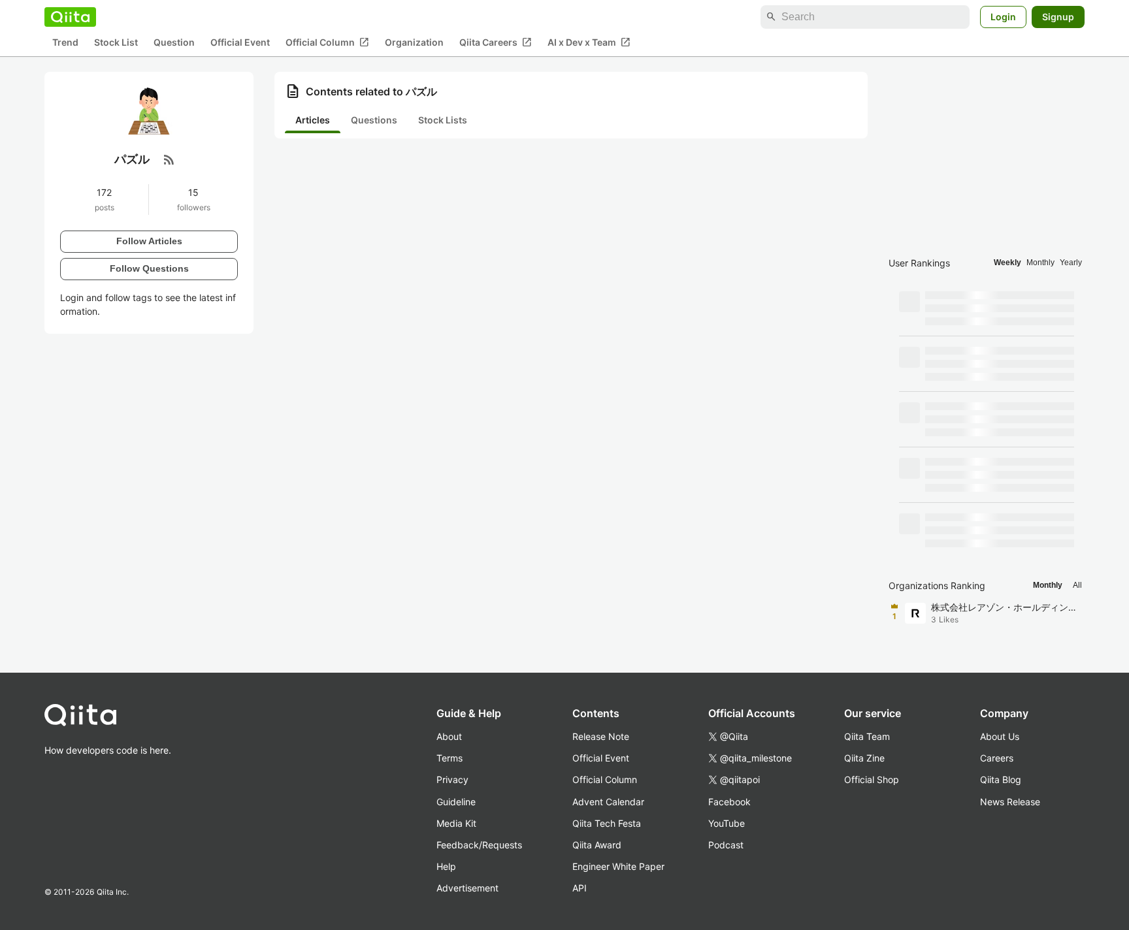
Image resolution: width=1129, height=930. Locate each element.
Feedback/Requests (479, 844)
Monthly (1040, 262)
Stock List (116, 42)
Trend (65, 42)
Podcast (726, 844)
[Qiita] (70, 17)
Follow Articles (149, 241)
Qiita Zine (864, 757)
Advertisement (467, 887)
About (449, 736)
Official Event (240, 42)
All (1077, 585)
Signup (1058, 16)
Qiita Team (867, 736)
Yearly (1071, 262)
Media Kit (456, 823)
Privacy (452, 779)
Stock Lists (442, 119)
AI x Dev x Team (589, 42)
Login (1003, 16)
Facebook (729, 801)
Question (174, 42)
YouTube (726, 823)
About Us (999, 736)
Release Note (600, 736)
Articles (312, 119)
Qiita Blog (1000, 779)
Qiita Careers (495, 42)
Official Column (327, 42)
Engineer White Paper (618, 866)
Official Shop (871, 779)
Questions (374, 119)
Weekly (1007, 262)
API (579, 887)
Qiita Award (596, 844)
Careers (996, 757)
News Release (1010, 801)
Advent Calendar (608, 801)
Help (446, 866)
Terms (449, 757)
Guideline (456, 801)
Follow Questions (149, 268)
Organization (414, 42)
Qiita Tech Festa (606, 823)
